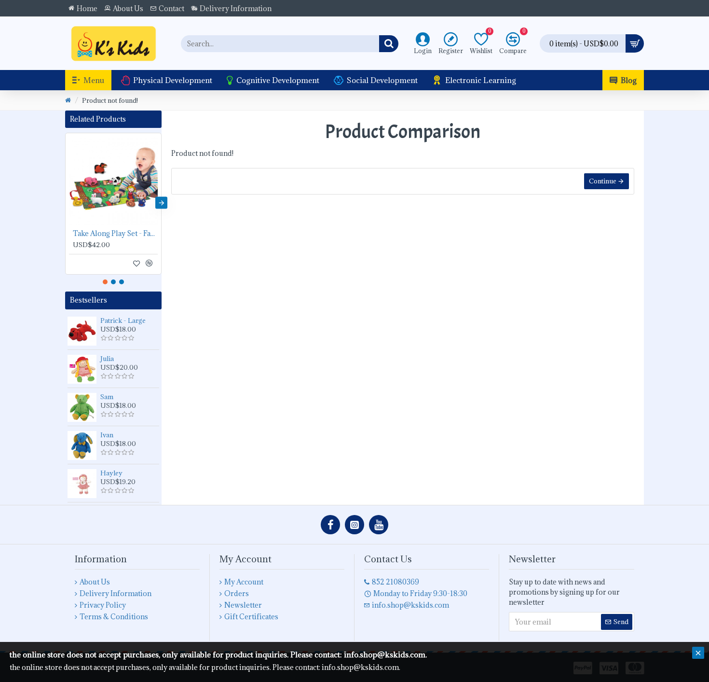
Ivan (106, 434)
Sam (106, 396)
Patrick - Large (123, 320)
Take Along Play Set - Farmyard (115, 233)
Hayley (111, 473)
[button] (65, 202)
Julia (107, 358)
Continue (602, 181)
